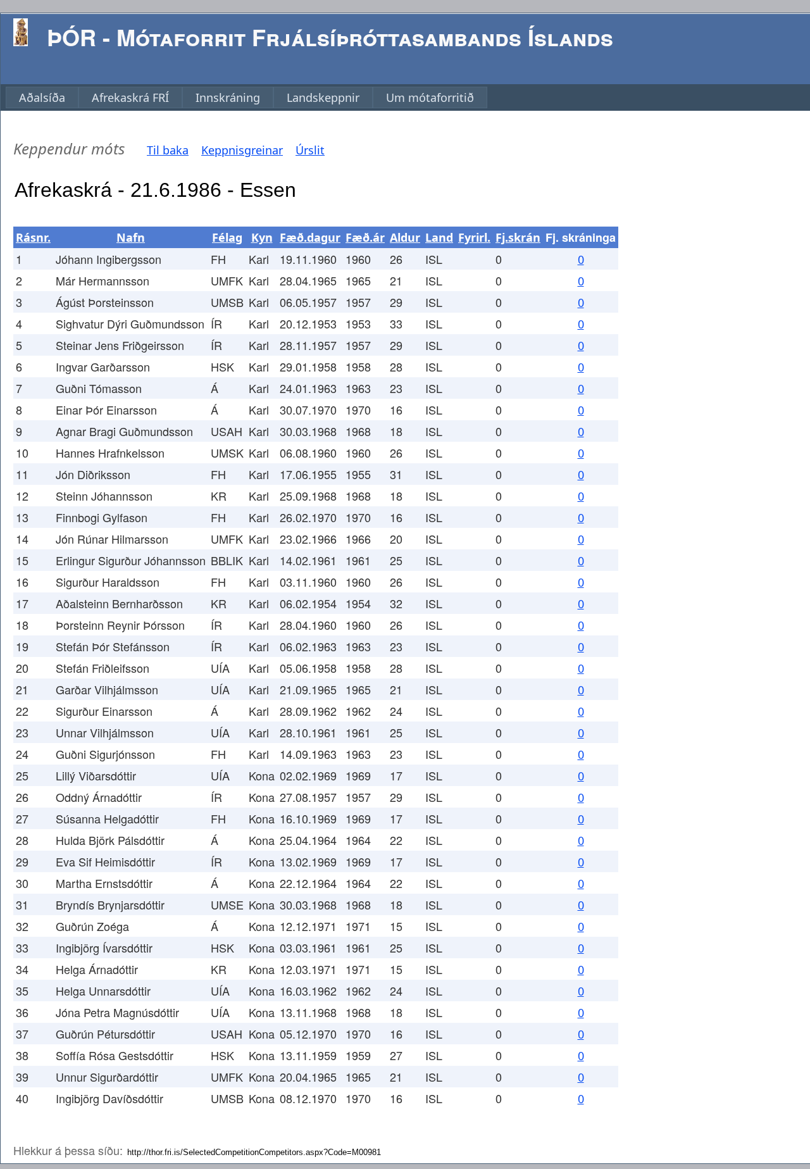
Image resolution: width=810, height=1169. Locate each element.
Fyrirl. (474, 237)
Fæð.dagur (310, 237)
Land (439, 237)
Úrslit (310, 150)
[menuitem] (42, 97)
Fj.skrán (517, 237)
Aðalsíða (42, 97)
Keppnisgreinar (242, 150)
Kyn (262, 237)
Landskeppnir (323, 97)
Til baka (168, 150)
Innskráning (228, 97)
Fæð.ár (365, 237)
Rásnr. (33, 237)
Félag (227, 237)
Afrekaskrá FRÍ (130, 97)
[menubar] (246, 97)
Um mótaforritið (430, 97)
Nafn (130, 237)
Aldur (405, 237)
